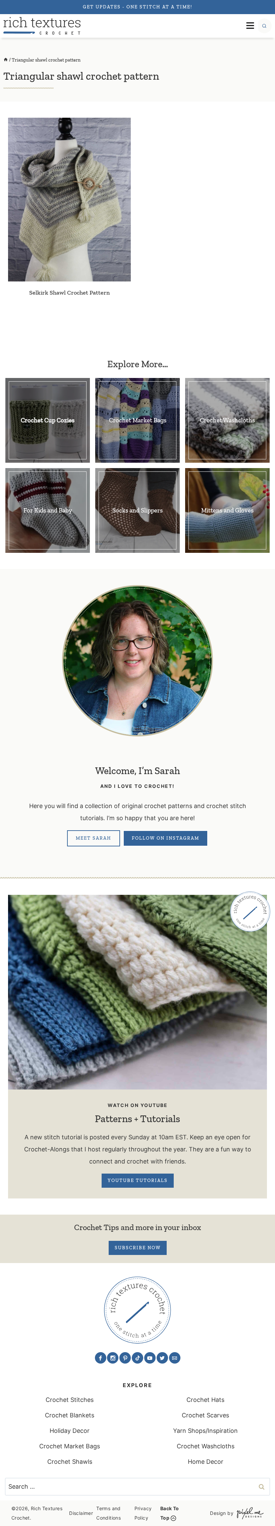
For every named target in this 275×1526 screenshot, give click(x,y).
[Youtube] (150, 1358)
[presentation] (69, 199)
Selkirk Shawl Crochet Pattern (69, 292)
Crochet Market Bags (69, 1446)
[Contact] (174, 1358)
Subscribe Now (138, 1248)
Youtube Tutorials (138, 1180)
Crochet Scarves (205, 1415)
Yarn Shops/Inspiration (205, 1430)
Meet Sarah (93, 838)
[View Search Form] (264, 25)
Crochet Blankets (69, 1415)
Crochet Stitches (70, 1399)
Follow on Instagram (165, 838)
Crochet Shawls (69, 1461)
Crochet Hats (205, 1399)
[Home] (5, 60)
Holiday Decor (70, 1430)
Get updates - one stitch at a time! (137, 7)
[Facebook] (100, 1358)
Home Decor (205, 1461)
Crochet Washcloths (205, 1446)
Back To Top (169, 1513)
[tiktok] (137, 1358)
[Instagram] (112, 1358)
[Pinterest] (125, 1358)
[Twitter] (162, 1358)
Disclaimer (81, 1513)
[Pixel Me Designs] (248, 1513)
